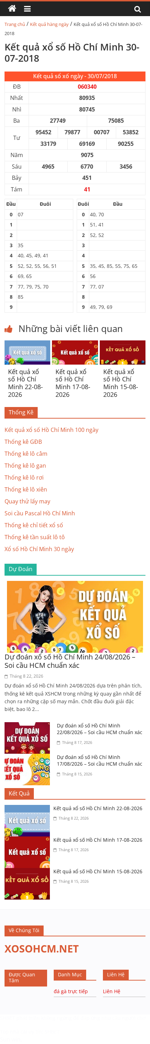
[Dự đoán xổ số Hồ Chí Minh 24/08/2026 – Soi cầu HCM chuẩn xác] (75, 585)
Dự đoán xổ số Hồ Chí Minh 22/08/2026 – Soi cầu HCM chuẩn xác (99, 729)
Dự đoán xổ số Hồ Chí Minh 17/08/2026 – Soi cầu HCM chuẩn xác (99, 760)
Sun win (10, 1039)
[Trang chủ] (12, 8)
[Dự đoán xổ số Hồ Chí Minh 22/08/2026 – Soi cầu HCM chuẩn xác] (29, 726)
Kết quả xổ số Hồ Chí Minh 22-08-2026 (25, 383)
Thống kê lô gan (25, 465)
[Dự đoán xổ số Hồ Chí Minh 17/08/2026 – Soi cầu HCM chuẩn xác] (29, 758)
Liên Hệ (111, 991)
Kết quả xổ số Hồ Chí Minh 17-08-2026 (72, 383)
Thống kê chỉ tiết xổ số (34, 525)
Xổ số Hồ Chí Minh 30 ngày (39, 549)
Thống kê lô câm (26, 453)
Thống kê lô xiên (26, 489)
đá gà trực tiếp (71, 991)
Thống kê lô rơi (24, 477)
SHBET (7, 1018)
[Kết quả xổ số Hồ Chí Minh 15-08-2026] (122, 344)
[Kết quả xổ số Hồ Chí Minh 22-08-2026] (27, 344)
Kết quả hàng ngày (49, 24)
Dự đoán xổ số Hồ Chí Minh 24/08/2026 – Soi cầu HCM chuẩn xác (70, 661)
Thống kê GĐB (23, 442)
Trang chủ (15, 24)
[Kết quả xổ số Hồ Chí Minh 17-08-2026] (75, 344)
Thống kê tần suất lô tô (35, 537)
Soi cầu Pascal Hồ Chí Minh (40, 513)
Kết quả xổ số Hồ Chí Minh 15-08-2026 (120, 383)
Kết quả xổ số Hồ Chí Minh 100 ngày (51, 430)
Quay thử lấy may (27, 501)
